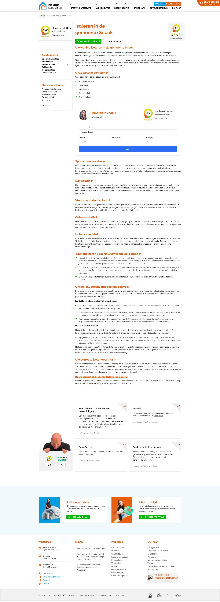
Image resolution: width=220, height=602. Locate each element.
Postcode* (82, 137)
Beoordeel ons (58, 35)
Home (43, 16)
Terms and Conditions (104, 595)
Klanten (61, 28)
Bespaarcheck (121, 4)
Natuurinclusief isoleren (52, 89)
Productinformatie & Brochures (160, 566)
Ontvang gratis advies (87, 41)
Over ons (89, 4)
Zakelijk (81, 4)
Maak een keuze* (84, 128)
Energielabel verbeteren (157, 551)
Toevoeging (149, 137)
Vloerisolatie (103, 8)
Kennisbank (152, 554)
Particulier (73, 4)
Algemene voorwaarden (85, 595)
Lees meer (104, 427)
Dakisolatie (140, 8)
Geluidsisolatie (48, 70)
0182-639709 (115, 41)
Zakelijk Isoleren (154, 547)
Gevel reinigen (117, 572)
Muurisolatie (116, 560)
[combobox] (128, 132)
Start (128, 149)
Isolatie (45, 103)
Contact (176, 8)
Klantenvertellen (49, 94)
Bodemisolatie (121, 8)
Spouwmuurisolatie (81, 8)
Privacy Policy (119, 595)
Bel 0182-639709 (80, 517)
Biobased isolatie (108, 4)
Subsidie (159, 4)
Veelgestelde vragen (50, 92)
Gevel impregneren (119, 576)
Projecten (97, 4)
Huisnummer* (116, 137)
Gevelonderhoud (159, 8)
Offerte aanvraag (154, 517)
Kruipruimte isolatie (119, 557)
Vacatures (131, 4)
